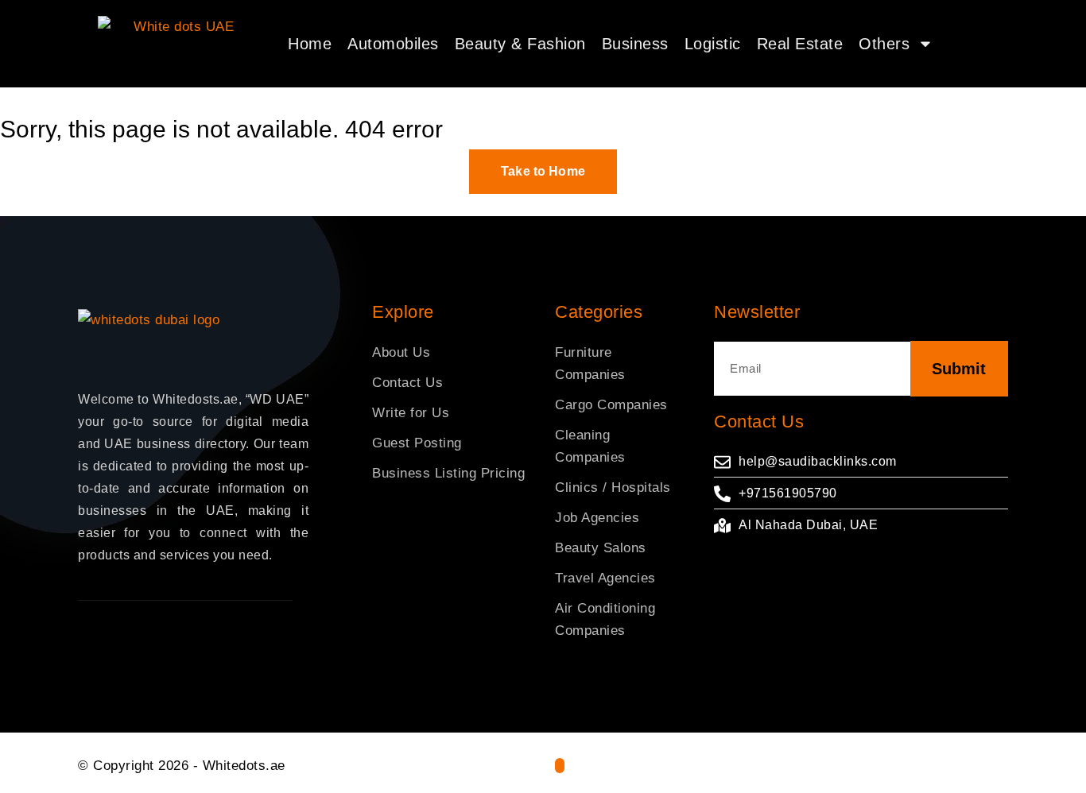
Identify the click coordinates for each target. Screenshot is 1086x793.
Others (884, 43)
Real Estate (800, 43)
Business (635, 43)
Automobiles (393, 43)
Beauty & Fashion (520, 43)
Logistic (713, 43)
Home (310, 43)
